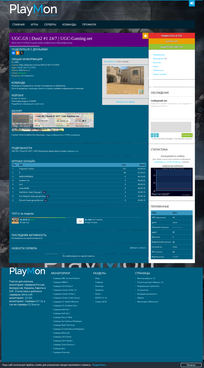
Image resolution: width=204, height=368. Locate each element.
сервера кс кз (72, 151)
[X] (22, 53)
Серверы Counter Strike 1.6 (64, 290)
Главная (18, 24)
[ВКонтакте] (13, 53)
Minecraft (27, 294)
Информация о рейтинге (148, 286)
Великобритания (64, 43)
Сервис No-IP (101, 301)
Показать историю (125, 101)
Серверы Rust (59, 348)
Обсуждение (158, 58)
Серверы (50, 24)
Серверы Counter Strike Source (66, 297)
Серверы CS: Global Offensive (66, 301)
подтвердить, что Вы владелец (167, 162)
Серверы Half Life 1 (61, 309)
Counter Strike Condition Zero (43, 43)
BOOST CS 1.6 (101, 297)
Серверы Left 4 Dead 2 (63, 340)
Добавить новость (138, 247)
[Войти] (192, 3)
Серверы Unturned (61, 352)
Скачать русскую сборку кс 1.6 (150, 282)
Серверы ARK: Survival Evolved (66, 278)
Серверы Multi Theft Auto (64, 325)
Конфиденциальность (147, 294)
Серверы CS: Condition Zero (65, 305)
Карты (155, 66)
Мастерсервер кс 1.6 (146, 278)
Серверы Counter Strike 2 (64, 294)
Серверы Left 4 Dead (62, 336)
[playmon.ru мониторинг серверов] (27, 278)
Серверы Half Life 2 (61, 313)
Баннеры (157, 62)
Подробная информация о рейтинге (28, 104)
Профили (89, 24)
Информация (159, 54)
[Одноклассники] (17, 53)
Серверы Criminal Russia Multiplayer (68, 329)
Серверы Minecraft (61, 333)
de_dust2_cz (110, 61)
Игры (34, 24)
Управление (158, 70)
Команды (69, 24)
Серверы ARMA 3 (60, 282)
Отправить (187, 135)
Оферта (140, 297)
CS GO (28, 297)
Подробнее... (99, 365)
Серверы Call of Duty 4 (63, 286)
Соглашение (142, 290)
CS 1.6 (39, 301)
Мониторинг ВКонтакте (147, 301)
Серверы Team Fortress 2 (64, 344)
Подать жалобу (159, 74)
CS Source (33, 304)
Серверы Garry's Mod (62, 317)
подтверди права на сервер (40, 88)
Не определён (27, 75)
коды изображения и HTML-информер (63, 135)
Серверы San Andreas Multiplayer (67, 321)
